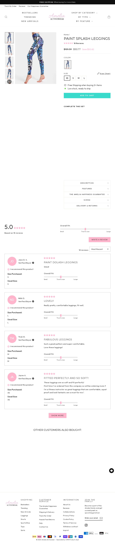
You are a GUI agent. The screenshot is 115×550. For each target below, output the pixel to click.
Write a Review (101, 240)
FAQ (40, 523)
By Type (83, 17)
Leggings (24, 515)
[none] (9, 37)
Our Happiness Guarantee (38, 6)
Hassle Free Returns (47, 519)
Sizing (87, 200)
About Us (66, 504)
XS (67, 78)
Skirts (23, 530)
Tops (23, 526)
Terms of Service (69, 523)
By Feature (83, 21)
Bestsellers (30, 13)
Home (66, 35)
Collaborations (69, 512)
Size (87, 74)
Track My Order (10, 6)
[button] (87, 43)
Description (87, 183)
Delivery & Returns (87, 206)
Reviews (22, 6)
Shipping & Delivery (46, 512)
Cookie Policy (68, 519)
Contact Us (43, 527)
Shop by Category (84, 13)
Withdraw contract (70, 526)
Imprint (66, 530)
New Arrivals (30, 21)
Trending (30, 17)
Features (87, 189)
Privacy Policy (68, 515)
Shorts (23, 519)
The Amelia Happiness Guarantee (87, 194)
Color (67, 58)
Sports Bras (25, 523)
